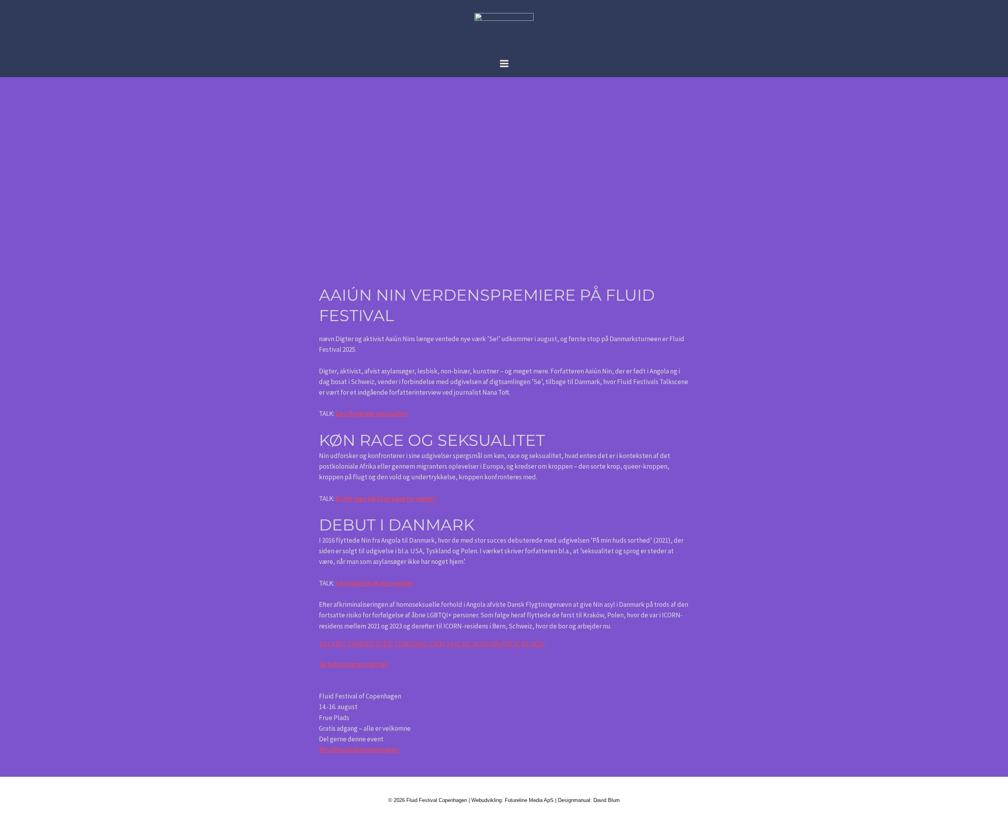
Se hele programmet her (353, 664)
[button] (504, 767)
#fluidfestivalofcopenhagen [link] (358, 749)
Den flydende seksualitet (371, 413)
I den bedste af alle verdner (374, 583)
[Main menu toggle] (504, 64)
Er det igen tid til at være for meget (385, 498)
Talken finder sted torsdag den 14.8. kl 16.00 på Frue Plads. (432, 644)
